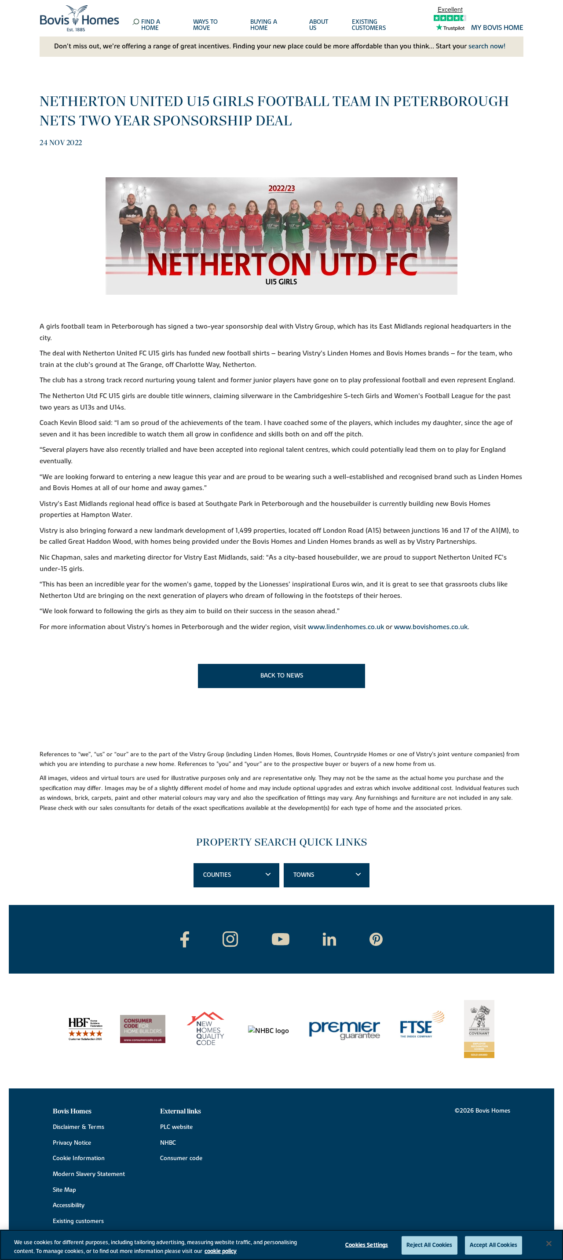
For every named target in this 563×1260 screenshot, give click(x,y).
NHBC (168, 1143)
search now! (486, 46)
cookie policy (221, 1250)
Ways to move (205, 25)
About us (318, 25)
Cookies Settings (366, 1245)
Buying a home (263, 25)
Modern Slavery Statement (89, 1174)
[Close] (549, 1243)
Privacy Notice (72, 1143)
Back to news (281, 676)
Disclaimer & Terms (78, 1127)
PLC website (176, 1127)
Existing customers (369, 25)
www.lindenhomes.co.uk (346, 627)
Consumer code (181, 1158)
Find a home (150, 25)
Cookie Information (79, 1158)
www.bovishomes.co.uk (431, 627)
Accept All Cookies (493, 1245)
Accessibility (68, 1205)
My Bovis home (497, 28)
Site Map (64, 1190)
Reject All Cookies (429, 1245)
